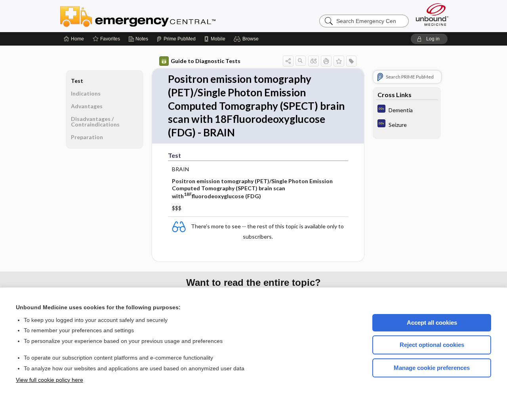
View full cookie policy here (49, 380)
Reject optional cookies (432, 344)
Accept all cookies (432, 322)
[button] (247, 39)
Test (77, 80)
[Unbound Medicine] (432, 14)
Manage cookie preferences (432, 367)
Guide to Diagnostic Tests (205, 60)
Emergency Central (158, 16)
